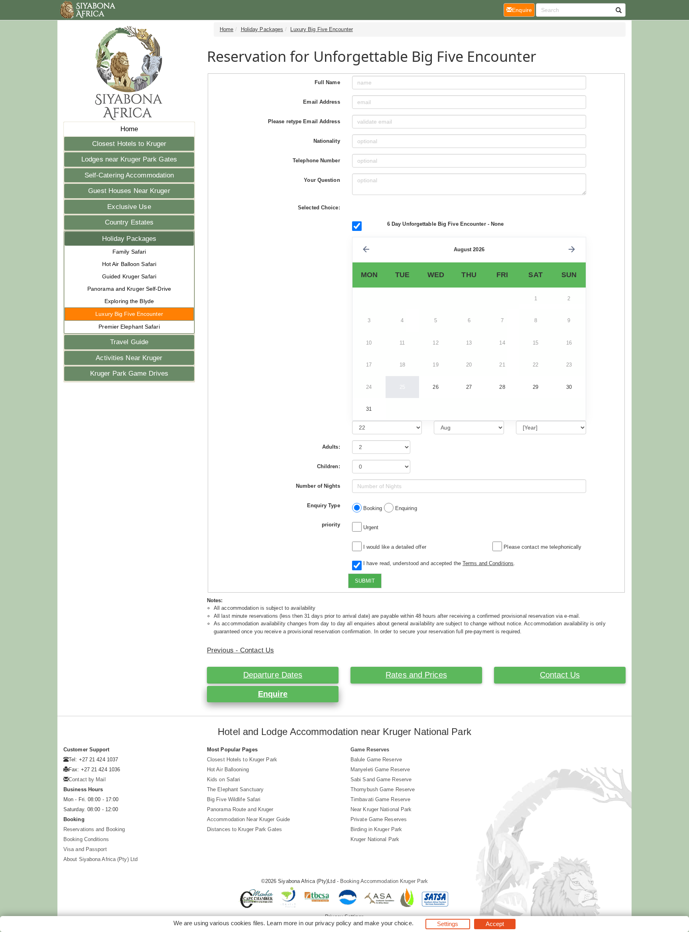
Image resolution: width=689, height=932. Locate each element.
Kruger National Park (374, 839)
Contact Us (560, 674)
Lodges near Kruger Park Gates (129, 159)
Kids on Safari (223, 779)
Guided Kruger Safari (129, 276)
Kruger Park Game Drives (129, 373)
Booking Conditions (86, 839)
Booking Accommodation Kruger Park (384, 881)
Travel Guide (129, 342)
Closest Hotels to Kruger (129, 144)
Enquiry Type (323, 505)
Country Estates (129, 222)
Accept (495, 923)
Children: (328, 466)
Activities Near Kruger (129, 358)
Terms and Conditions (488, 563)
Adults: (331, 447)
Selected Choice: (319, 208)
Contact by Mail (87, 779)
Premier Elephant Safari (128, 326)
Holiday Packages (129, 238)
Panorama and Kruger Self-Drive (129, 289)
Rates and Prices (416, 674)
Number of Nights (318, 486)
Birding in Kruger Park (376, 829)
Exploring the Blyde (129, 301)
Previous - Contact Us (240, 650)
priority (331, 525)
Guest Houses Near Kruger (129, 191)
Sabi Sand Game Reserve (380, 779)
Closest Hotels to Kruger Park (242, 760)
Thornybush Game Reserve (382, 789)
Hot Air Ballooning (228, 769)
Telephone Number (316, 161)
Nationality (326, 141)
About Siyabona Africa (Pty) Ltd (100, 859)
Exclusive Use (129, 207)
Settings (448, 923)
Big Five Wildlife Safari (233, 799)
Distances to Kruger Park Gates (244, 829)
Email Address (321, 102)
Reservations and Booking (94, 829)
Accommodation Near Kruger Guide (248, 819)
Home (129, 129)
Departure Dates (273, 674)
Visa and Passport (85, 849)
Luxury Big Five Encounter (129, 314)
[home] (87, 10)
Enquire (273, 694)
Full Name (327, 82)
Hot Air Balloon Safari (129, 264)
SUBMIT (365, 581)
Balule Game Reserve (376, 760)
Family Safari (129, 251)
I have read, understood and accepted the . (437, 563)
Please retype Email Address (304, 121)
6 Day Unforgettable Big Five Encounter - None (445, 224)
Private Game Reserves (378, 819)
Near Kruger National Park (381, 809)
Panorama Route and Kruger (240, 809)
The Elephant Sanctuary (235, 789)
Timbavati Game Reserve (380, 799)
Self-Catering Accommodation (129, 175)
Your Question (322, 180)
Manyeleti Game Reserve (380, 769)
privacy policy (333, 923)
